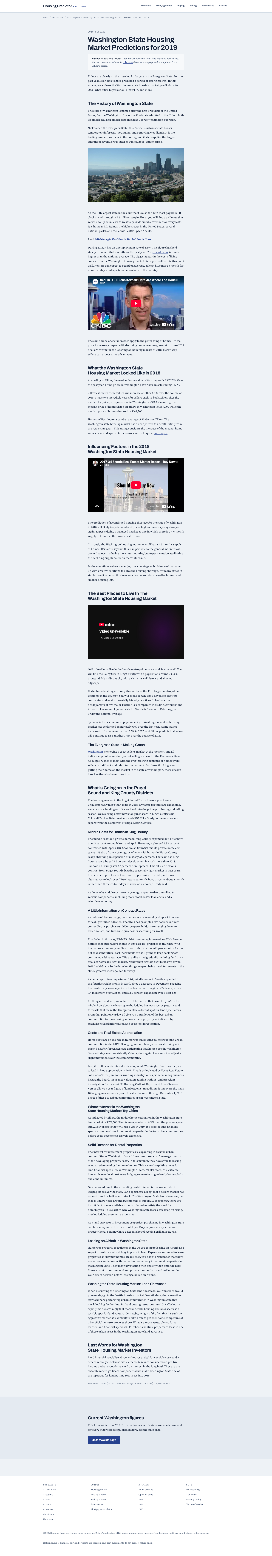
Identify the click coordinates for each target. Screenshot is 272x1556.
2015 (141, 1509)
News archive (146, 1489)
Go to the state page (104, 1440)
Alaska (46, 1499)
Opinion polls (146, 1494)
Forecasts (146, 5)
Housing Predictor (64, 6)
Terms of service (195, 1504)
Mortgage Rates (164, 5)
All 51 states (49, 1489)
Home (45, 17)
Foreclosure (208, 5)
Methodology (193, 1489)
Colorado (48, 1519)
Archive (223, 5)
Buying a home (99, 1494)
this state (128, 62)
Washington (73, 17)
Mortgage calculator (101, 1509)
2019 (141, 1499)
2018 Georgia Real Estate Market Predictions (123, 239)
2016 (141, 1504)
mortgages (160, 433)
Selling (193, 5)
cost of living (160, 252)
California (48, 1514)
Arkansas (48, 1509)
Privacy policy (193, 1499)
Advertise (191, 1494)
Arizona (47, 1504)
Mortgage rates (99, 1489)
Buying (180, 5)
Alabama (48, 1494)
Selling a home (99, 1499)
